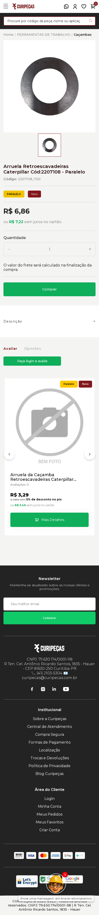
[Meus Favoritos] (84, 6)
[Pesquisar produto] (90, 20)
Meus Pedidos (49, 814)
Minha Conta (49, 806)
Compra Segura (49, 734)
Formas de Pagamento (50, 742)
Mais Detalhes (52, 520)
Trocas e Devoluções (49, 758)
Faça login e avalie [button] (32, 361)
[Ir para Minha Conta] (75, 6)
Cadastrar (49, 618)
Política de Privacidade (49, 766)
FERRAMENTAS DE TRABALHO (43, 35)
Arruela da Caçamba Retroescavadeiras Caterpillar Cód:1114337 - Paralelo (42, 477)
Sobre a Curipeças (49, 719)
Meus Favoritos (49, 822)
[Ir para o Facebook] (32, 689)
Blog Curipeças (49, 773)
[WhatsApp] (66, 6)
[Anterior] (9, 455)
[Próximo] (90, 455)
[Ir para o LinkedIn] (54, 689)
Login (49, 798)
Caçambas (83, 35)
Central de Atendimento (49, 726)
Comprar (49, 289)
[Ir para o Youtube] (66, 689)
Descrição (12, 321)
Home (8, 35)
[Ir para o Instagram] (43, 689)
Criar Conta (49, 830)
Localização (49, 750)
